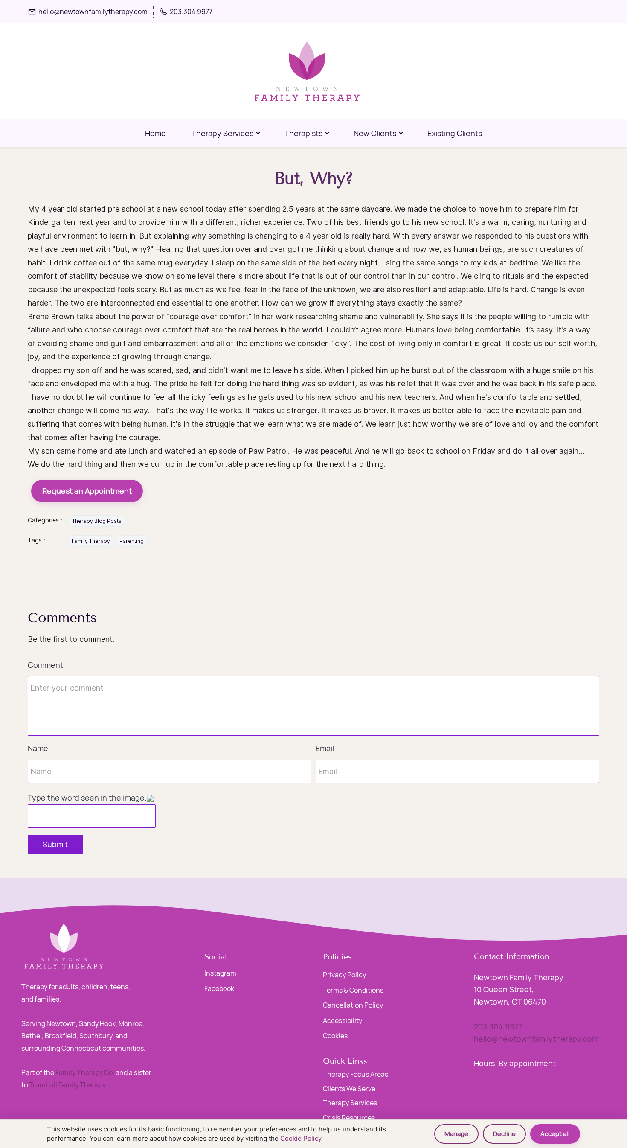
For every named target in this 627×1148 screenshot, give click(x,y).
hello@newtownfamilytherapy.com (536, 1039)
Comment (45, 665)
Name (38, 748)
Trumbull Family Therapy (67, 1085)
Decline (504, 1133)
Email (325, 748)
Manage (456, 1133)
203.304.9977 (498, 1026)
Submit (55, 844)
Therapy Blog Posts (97, 521)
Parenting (131, 541)
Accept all (555, 1133)
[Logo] (307, 71)
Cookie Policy (301, 1138)
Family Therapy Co (84, 1072)
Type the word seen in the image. (87, 798)
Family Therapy (91, 541)
